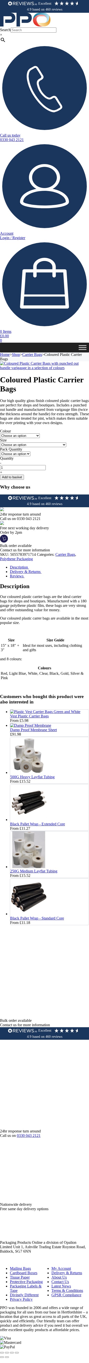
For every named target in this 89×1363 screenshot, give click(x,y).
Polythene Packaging (16, 559)
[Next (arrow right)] (7, 1357)
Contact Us (60, 1282)
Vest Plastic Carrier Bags (29, 716)
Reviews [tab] (17, 576)
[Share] (12, 1352)
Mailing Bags (20, 1268)
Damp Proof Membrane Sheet (33, 730)
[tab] (49, 567)
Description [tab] (19, 567)
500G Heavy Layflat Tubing (32, 777)
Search (5, 30)
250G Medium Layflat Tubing (33, 871)
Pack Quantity (11, 449)
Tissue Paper (20, 1277)
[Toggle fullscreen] (7, 1352)
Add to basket (12, 477)
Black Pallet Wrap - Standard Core (37, 918)
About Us (59, 1277)
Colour (5, 431)
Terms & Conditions (67, 1290)
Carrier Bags (32, 354)
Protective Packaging (26, 1282)
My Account (61, 1268)
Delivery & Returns (66, 1273)
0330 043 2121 (29, 1135)
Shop (16, 354)
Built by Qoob (11, 1260)
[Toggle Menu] (83, 347)
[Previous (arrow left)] (2, 1357)
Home (5, 354)
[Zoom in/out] (2, 1352)
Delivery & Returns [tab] (26, 572)
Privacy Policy (21, 1299)
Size (3, 440)
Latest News (61, 1286)
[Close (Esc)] (17, 1352)
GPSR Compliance (66, 1295)
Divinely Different (24, 1295)
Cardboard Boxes (23, 1273)
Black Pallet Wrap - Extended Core (37, 824)
